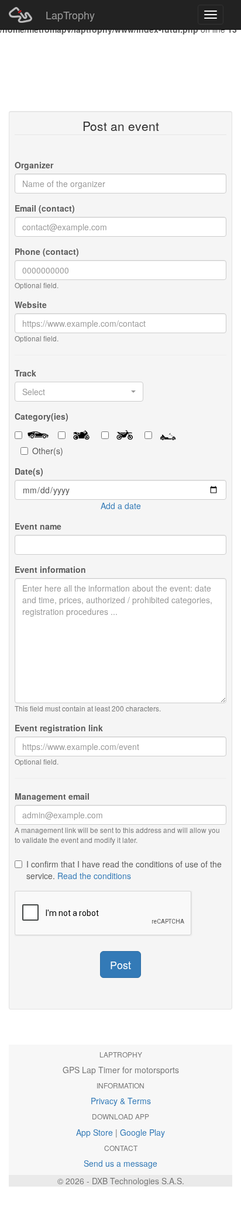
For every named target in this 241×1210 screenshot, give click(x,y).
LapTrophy (70, 14)
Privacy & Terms (121, 1101)
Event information (50, 569)
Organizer (34, 165)
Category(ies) (41, 416)
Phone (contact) (47, 251)
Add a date (121, 505)
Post (120, 964)
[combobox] (79, 392)
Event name (38, 526)
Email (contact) (45, 208)
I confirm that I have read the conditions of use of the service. (124, 869)
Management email (52, 796)
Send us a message (120, 1163)
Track (25, 373)
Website (31, 304)
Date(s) (29, 471)
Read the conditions (94, 875)
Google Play (142, 1132)
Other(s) (47, 451)
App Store (94, 1132)
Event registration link (59, 728)
